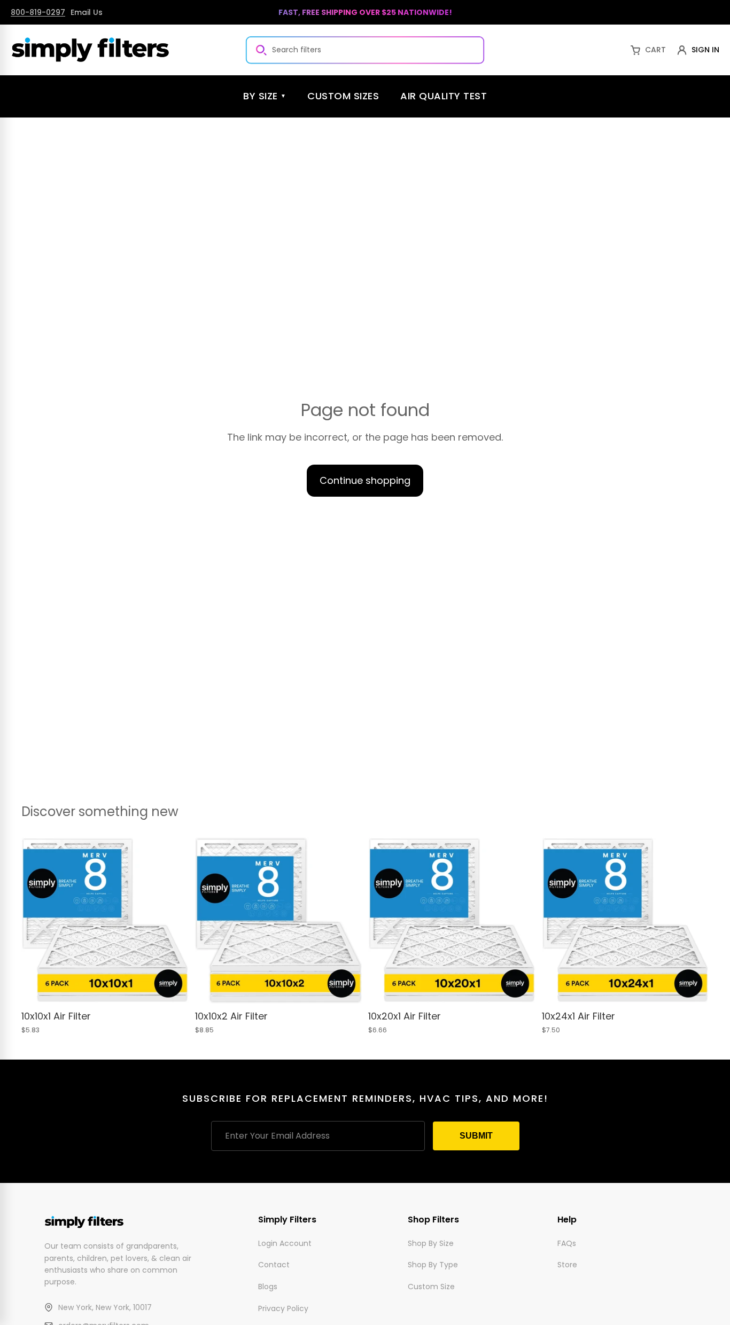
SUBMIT (476, 1135)
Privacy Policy (283, 1308)
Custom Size (431, 1286)
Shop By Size (431, 1242)
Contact (274, 1264)
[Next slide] (173, 920)
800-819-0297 (38, 12)
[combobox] (365, 49)
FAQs (566, 1242)
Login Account (285, 1242)
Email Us (87, 12)
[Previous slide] (37, 920)
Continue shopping (365, 480)
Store (567, 1264)
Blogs (267, 1286)
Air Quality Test (443, 96)
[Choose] (172, 988)
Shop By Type (433, 1264)
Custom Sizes (343, 96)
